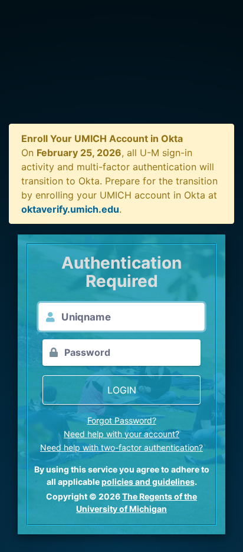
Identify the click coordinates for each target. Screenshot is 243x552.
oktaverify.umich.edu (70, 209)
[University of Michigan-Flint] (122, 71)
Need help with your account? (121, 434)
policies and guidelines (148, 482)
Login (121, 390)
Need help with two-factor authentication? (121, 447)
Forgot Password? (121, 420)
